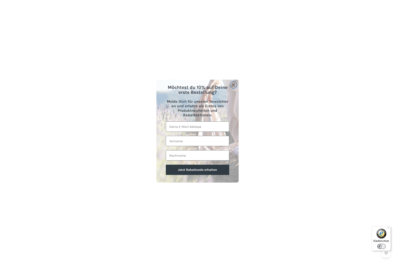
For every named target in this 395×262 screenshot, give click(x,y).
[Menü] (388, 228)
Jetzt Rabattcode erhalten (197, 170)
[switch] (381, 246)
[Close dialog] (233, 84)
